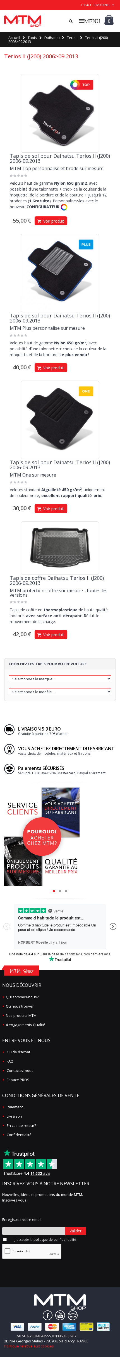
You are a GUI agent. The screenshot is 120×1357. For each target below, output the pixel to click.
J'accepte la (45, 1239)
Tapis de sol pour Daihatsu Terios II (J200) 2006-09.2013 (60, 158)
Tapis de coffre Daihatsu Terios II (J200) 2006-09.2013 (57, 580)
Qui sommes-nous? (22, 996)
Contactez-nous (20, 1070)
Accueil (14, 37)
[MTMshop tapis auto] (22, 21)
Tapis (32, 37)
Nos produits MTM (21, 1015)
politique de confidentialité (54, 1239)
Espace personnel (95, 5)
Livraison (14, 1116)
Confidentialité (19, 1134)
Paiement (15, 1106)
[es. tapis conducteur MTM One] (60, 420)
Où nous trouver (20, 1006)
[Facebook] (47, 1315)
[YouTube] (60, 1315)
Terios (72, 37)
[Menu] (89, 21)
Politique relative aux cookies (29, 1346)
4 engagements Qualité (25, 1024)
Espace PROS (18, 1079)
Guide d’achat (18, 1051)
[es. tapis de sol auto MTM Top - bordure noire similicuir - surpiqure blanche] (60, 113)
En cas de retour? (21, 1125)
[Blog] (73, 1315)
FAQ (10, 1061)
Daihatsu (52, 37)
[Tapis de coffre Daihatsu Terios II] (60, 548)
